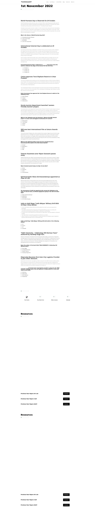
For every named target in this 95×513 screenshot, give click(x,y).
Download (66, 393)
